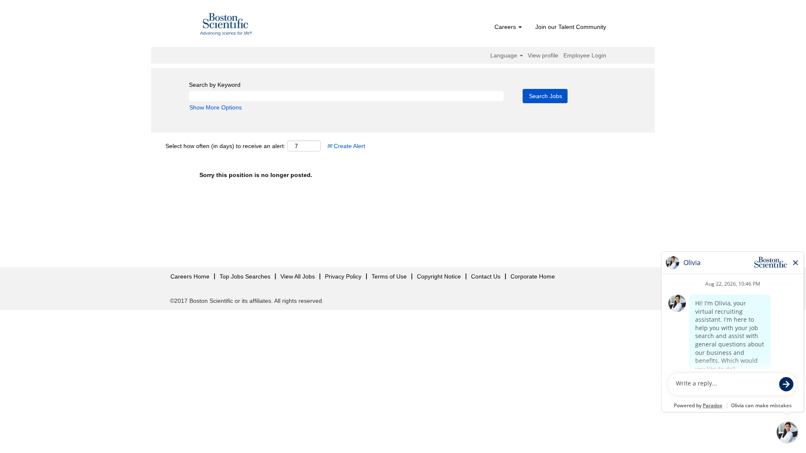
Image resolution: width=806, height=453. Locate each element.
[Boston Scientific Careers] (226, 26)
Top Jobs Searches (245, 276)
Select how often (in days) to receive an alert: (225, 146)
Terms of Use (389, 276)
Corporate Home (532, 276)
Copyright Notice (439, 276)
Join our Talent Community (570, 26)
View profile (543, 55)
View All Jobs (297, 276)
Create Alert (348, 146)
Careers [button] (506, 26)
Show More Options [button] (215, 107)
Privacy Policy (343, 276)
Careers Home (189, 276)
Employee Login (584, 55)
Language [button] (504, 55)
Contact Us (485, 276)
